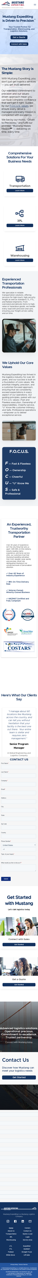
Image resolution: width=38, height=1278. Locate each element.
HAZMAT (27, 1249)
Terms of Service (23, 1264)
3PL (11, 1237)
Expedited (26, 1246)
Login (28, 1237)
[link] (20, 190)
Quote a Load (27, 1234)
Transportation (11, 1234)
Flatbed (11, 1252)
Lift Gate (27, 1255)
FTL (10, 1249)
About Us (11, 1231)
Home (11, 1228)
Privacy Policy (14, 1264)
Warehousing (11, 1240)
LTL (10, 1246)
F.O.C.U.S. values (19, 106)
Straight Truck (27, 1252)
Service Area (27, 1240)
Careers (27, 1228)
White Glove (10, 1255)
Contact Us (27, 1231)
